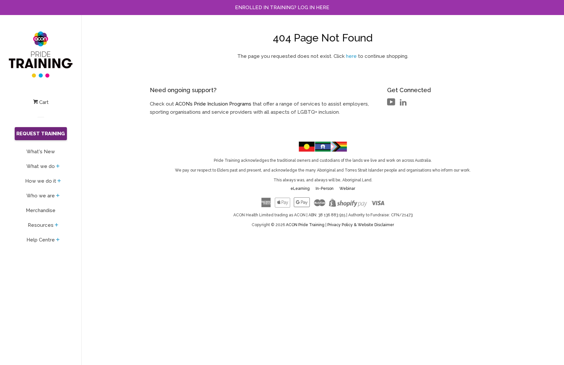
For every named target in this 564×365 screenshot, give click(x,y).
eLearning (300, 188)
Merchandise (40, 210)
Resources (41, 225)
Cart (43, 102)
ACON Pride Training (305, 225)
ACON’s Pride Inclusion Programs (213, 104)
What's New (40, 152)
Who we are (40, 196)
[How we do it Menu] (59, 181)
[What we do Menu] (58, 166)
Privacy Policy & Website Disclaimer (360, 225)
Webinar (347, 188)
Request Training (40, 134)
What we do (40, 166)
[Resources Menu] (57, 225)
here (351, 56)
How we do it (40, 181)
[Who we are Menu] (58, 196)
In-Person (325, 188)
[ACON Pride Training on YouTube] (391, 104)
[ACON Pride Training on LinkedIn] (403, 104)
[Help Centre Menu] (58, 240)
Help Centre (40, 240)
